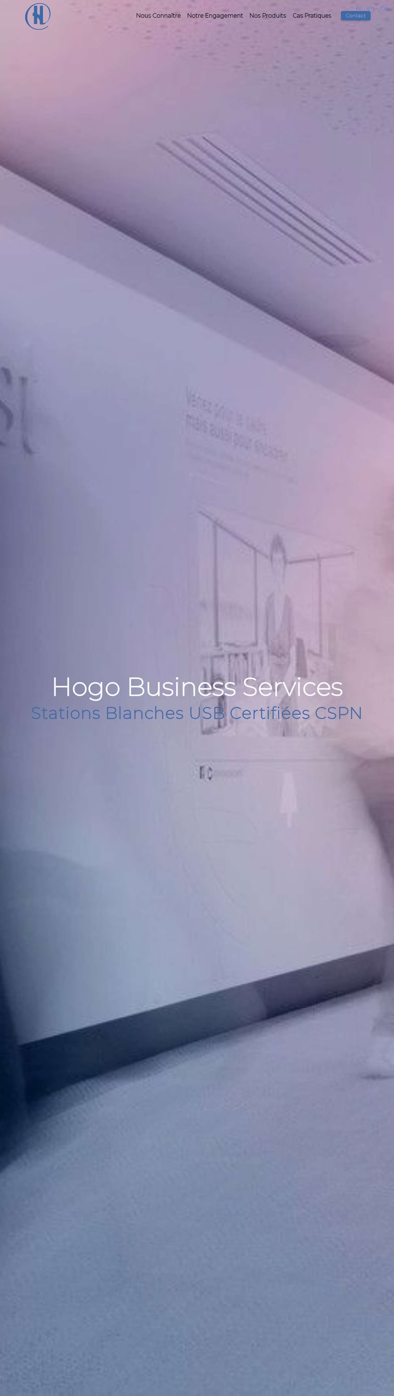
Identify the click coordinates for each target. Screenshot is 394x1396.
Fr (358, 8)
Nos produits (267, 15)
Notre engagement (215, 15)
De (384, 8)
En (371, 8)
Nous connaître (158, 15)
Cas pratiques (312, 15)
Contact (356, 15)
